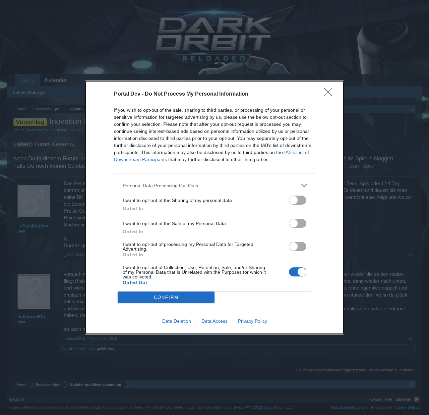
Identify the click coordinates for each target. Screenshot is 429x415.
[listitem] (214, 185)
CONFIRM (166, 297)
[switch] (297, 200)
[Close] (330, 94)
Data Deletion (176, 321)
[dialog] (214, 207)
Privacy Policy (252, 321)
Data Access (214, 321)
